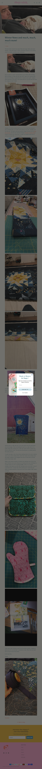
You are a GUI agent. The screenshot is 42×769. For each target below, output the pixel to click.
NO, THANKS (25, 392)
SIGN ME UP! (25, 389)
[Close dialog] (32, 374)
